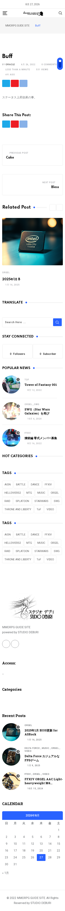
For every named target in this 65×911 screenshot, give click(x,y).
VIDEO (50, 509)
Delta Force (32, 748)
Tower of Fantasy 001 (41, 385)
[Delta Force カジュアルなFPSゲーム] (11, 757)
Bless (55, 187)
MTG (29, 492)
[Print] (23, 83)
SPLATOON (22, 501)
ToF (27, 379)
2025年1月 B (11, 279)
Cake (10, 157)
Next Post (48, 182)
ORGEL (6, 272)
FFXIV (28, 433)
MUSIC (41, 492)
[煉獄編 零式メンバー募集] (11, 438)
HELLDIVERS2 (13, 492)
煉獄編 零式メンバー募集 (41, 438)
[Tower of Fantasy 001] (11, 385)
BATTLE (20, 484)
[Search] (60, 13)
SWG (36, 404)
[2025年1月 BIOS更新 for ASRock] (11, 732)
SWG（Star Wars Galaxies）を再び (37, 411)
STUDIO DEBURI (41, 903)
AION (8, 484)
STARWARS (41, 501)
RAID (7, 501)
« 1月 (5, 873)
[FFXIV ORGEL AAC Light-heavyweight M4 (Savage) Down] (11, 781)
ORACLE (10, 64)
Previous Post (19, 153)
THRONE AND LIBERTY (18, 509)
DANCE (35, 484)
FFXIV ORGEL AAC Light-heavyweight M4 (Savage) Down (44, 783)
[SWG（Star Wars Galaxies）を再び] (11, 411)
